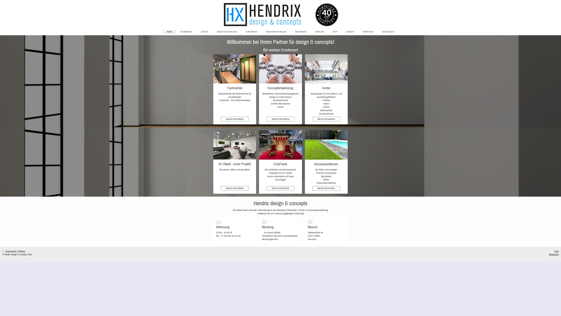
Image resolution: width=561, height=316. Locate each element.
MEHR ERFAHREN (235, 119)
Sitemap (21, 251)
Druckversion (11, 251)
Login (556, 251)
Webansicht (554, 254)
